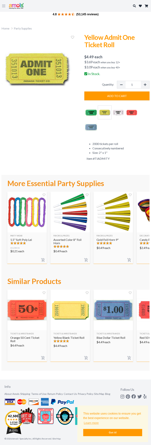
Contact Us (70, 393)
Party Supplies (23, 28)
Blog (107, 393)
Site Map (99, 393)
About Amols (12, 393)
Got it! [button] (113, 432)
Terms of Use (39, 393)
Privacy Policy (85, 393)
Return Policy (55, 393)
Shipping (25, 393)
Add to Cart (117, 96)
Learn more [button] (91, 423)
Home (5, 28)
